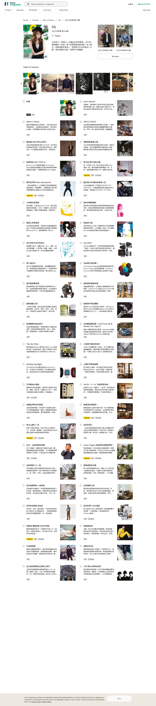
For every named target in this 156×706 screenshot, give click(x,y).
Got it (119, 698)
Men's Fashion (48, 20)
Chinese (35, 20)
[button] (56, 36)
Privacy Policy (36, 702)
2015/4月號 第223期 (72, 20)
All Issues (115, 56)
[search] (27, 4)
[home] (13, 4)
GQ (59, 20)
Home (25, 20)
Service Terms (47, 702)
